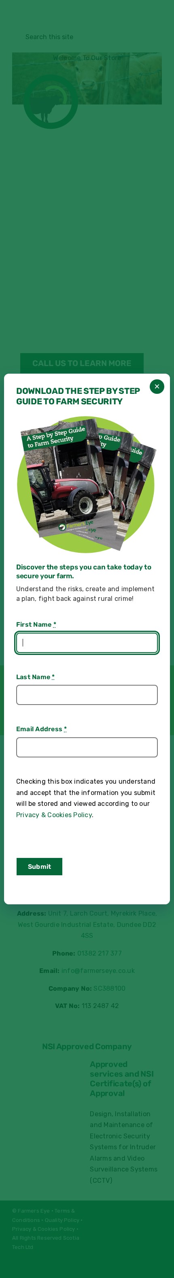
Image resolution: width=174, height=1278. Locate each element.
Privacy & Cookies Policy (54, 815)
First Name (36, 624)
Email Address (41, 729)
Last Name (35, 677)
